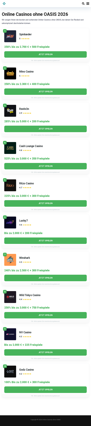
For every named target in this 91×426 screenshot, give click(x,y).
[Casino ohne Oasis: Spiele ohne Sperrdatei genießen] (4, 3)
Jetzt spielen (45, 54)
